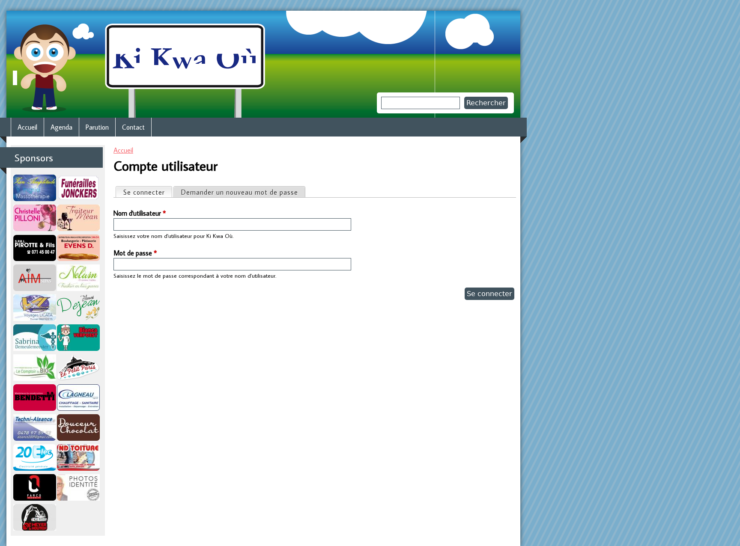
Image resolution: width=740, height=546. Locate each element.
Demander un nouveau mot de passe (239, 192)
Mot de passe (135, 253)
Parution (97, 127)
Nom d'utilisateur (139, 213)
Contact (133, 127)
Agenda (61, 127)
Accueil (123, 150)
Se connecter (147, 192)
